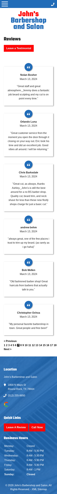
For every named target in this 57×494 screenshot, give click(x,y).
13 (36, 345)
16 (47, 345)
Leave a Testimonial (18, 48)
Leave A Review (16, 427)
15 (44, 345)
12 (33, 345)
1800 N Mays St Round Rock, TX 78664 (21, 387)
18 (55, 345)
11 (29, 345)
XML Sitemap (39, 489)
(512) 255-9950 (16, 395)
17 (51, 345)
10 (26, 345)
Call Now (37, 427)
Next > (7, 349)
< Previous (10, 341)
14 (40, 345)
